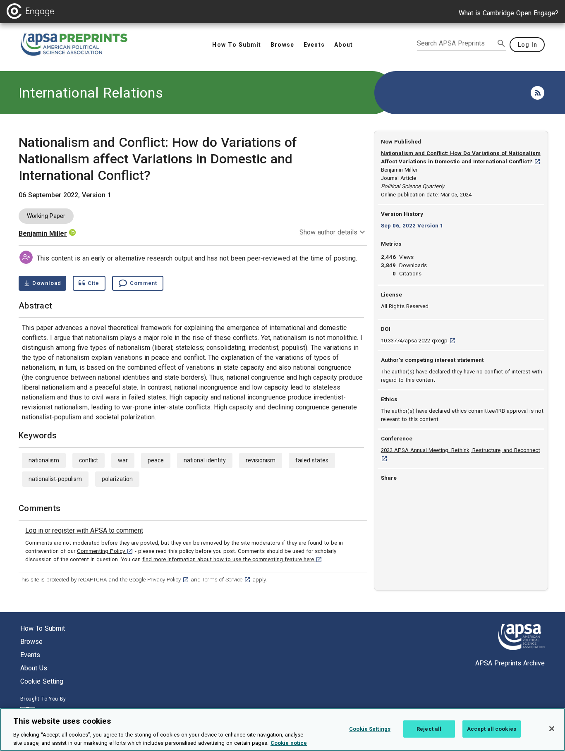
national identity (205, 460)
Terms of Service (226, 579)
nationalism (44, 460)
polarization (117, 479)
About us (33, 668)
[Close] (552, 729)
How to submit (42, 628)
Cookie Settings (369, 729)
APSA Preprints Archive (510, 663)
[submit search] (501, 43)
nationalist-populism (55, 479)
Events (30, 655)
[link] (84, 531)
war (123, 460)
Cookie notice (289, 742)
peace (156, 460)
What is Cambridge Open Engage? (508, 13)
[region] (282, 729)
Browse (31, 642)
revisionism (260, 460)
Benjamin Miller (43, 233)
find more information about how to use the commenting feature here (232, 559)
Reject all (429, 729)
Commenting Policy (105, 551)
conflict (88, 460)
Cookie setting (41, 681)
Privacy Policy (168, 579)
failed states (311, 460)
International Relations (91, 92)
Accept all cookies (491, 729)
